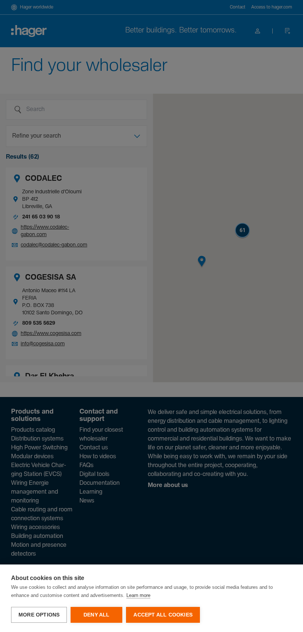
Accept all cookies (163, 615)
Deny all (97, 615)
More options (38, 615)
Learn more (138, 595)
